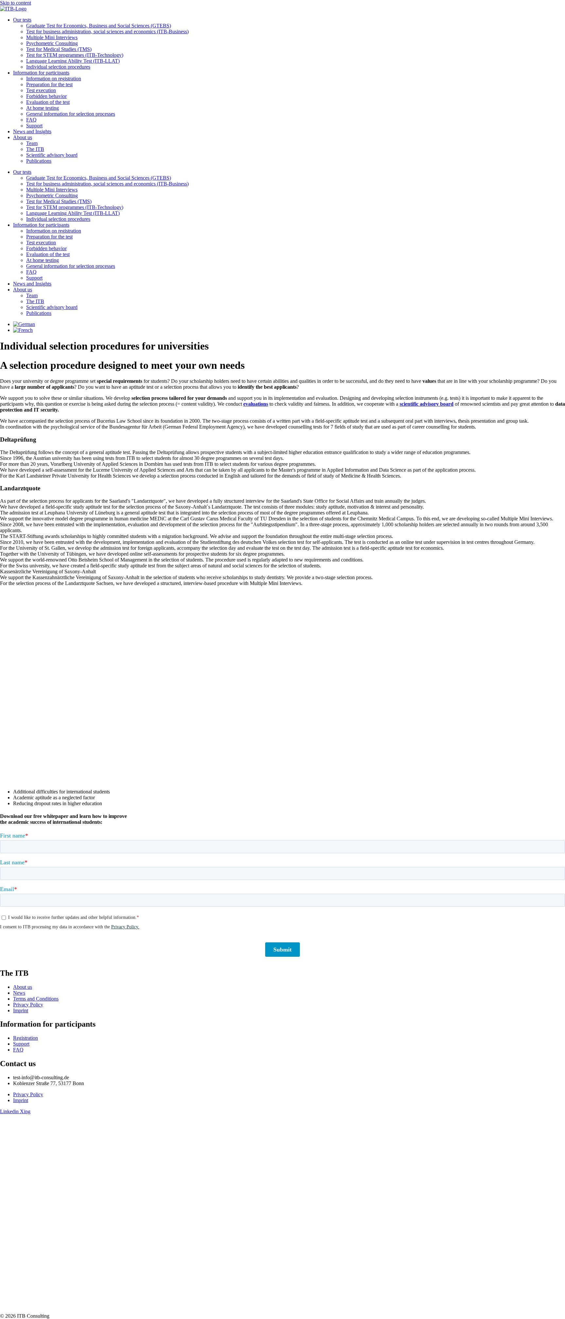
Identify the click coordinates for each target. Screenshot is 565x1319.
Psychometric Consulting (52, 43)
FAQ (31, 119)
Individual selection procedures (58, 67)
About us (22, 137)
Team (32, 143)
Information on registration (53, 78)
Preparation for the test (49, 84)
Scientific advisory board (51, 155)
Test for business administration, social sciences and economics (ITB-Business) (107, 31)
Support (34, 125)
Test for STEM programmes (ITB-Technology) (74, 55)
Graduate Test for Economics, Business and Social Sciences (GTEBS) (98, 25)
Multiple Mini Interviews (51, 37)
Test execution (41, 90)
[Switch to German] (24, 324)
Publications (38, 161)
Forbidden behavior (46, 96)
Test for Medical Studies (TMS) (59, 49)
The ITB (35, 149)
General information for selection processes (70, 114)
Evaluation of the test (48, 102)
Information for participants (41, 72)
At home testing (42, 108)
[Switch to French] (23, 330)
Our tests (22, 20)
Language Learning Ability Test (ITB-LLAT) (73, 61)
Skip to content (15, 3)
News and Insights (32, 131)
